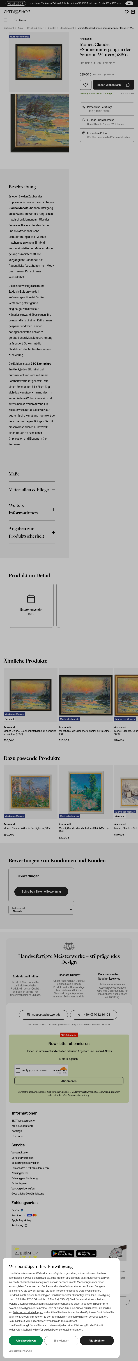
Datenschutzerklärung (20, 1350)
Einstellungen (61, 1340)
